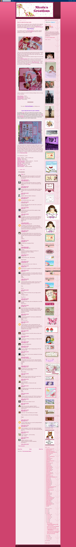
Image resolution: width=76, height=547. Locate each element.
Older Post (41, 449)
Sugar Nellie (48, 496)
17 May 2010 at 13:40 (25, 265)
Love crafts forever (24, 180)
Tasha (22, 174)
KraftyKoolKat (23, 262)
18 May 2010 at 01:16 (25, 314)
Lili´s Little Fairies (49, 473)
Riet (22, 290)
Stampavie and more (21, 165)
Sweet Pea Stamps (30, 30)
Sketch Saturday (20, 164)
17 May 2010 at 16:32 (25, 270)
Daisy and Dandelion (49, 460)
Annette (22, 399)
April (48, 535)
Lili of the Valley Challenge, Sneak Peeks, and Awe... (52, 525)
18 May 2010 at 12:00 (25, 341)
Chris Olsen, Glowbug (25, 358)
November (49, 514)
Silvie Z (22, 315)
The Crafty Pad (48, 499)
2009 (47, 540)
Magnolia (47, 474)
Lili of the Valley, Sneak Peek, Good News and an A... (53, 529)
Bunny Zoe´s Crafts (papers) (51, 452)
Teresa (22, 331)
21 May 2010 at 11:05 (25, 419)
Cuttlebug (48, 459)
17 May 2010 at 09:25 (25, 214)
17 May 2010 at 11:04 (25, 247)
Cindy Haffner (23, 342)
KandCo (47, 471)
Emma (22, 208)
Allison (22, 380)
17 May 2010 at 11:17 (25, 254)
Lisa (22, 394)
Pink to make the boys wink (51, 527)
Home (30, 449)
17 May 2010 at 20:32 (25, 298)
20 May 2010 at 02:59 (25, 403)
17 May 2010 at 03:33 (25, 186)
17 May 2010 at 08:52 (25, 207)
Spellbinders (48, 493)
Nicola (21, 169)
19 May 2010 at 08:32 (25, 373)
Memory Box (48, 481)
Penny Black (48, 484)
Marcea (53, 59)
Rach (22, 194)
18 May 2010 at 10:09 (25, 336)
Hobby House (48, 468)
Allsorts (18, 157)
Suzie (22, 337)
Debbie (22, 271)
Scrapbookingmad (49, 487)
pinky (22, 215)
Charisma (19, 158)
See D (47, 488)
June (48, 520)
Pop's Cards (23, 426)
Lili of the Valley (48, 472)
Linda (22, 374)
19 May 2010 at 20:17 (25, 385)
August (48, 518)
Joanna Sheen (48, 470)
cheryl (22, 322)
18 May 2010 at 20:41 (25, 357)
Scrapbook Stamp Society (50, 486)
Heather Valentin (49, 467)
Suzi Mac (23, 306)
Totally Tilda (48, 500)
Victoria (29, 64)
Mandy (22, 438)
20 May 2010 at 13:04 (25, 410)
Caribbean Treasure (24, 58)
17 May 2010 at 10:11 (25, 230)
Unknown (23, 266)
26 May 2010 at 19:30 (25, 444)
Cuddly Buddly (48, 458)
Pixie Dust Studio (20, 97)
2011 (47, 512)
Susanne (22, 255)
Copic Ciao (48, 454)
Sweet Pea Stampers (39, 26)
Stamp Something (20, 166)
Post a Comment (21, 445)
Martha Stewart (48, 475)
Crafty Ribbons (24, 366)
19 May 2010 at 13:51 (25, 379)
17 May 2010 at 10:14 (25, 240)
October (48, 515)
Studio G (47, 495)
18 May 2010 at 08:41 (25, 330)
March (48, 536)
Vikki (23, 112)
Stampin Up (48, 494)
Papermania (48, 483)
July (48, 519)
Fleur (22, 404)
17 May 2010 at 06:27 (25, 193)
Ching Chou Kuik (49, 453)
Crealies (47, 457)
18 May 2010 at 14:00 (25, 346)
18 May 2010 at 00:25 (25, 305)
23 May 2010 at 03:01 (25, 437)
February (48, 537)
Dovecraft (48, 465)
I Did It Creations (49, 469)
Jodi (22, 386)
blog (31, 31)
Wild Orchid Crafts (35, 62)
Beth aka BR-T (23, 187)
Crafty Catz (19, 159)
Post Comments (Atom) (27, 451)
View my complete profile (50, 37)
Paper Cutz (19, 163)
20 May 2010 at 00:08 (25, 393)
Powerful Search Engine (25, 223)
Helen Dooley (23, 347)
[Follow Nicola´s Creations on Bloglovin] (50, 22)
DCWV (47, 461)
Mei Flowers (48, 480)
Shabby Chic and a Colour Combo (52, 532)
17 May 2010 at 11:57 (25, 261)
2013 (47, 509)
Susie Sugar (23, 299)
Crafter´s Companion (49, 456)
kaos (22, 352)
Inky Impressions (20, 98)
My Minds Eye (48, 482)
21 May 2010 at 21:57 (25, 432)
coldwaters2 (23, 231)
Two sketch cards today (51, 533)
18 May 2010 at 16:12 (25, 351)
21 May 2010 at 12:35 (25, 425)
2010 (47, 513)
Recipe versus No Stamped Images (53, 526)
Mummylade (23, 198)
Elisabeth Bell (48, 466)
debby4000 (23, 241)
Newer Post (20, 449)
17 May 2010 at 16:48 (25, 279)
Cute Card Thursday (21, 162)
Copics (47, 455)
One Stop (19, 99)
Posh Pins (48, 485)
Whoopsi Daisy (48, 502)
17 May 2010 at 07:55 (25, 197)
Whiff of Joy (48, 501)
